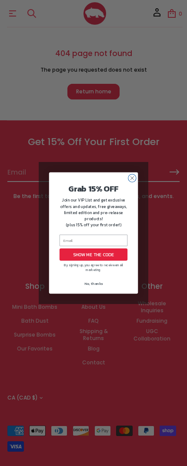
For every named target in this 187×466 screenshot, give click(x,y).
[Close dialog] (132, 178)
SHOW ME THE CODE (93, 254)
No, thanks (93, 284)
